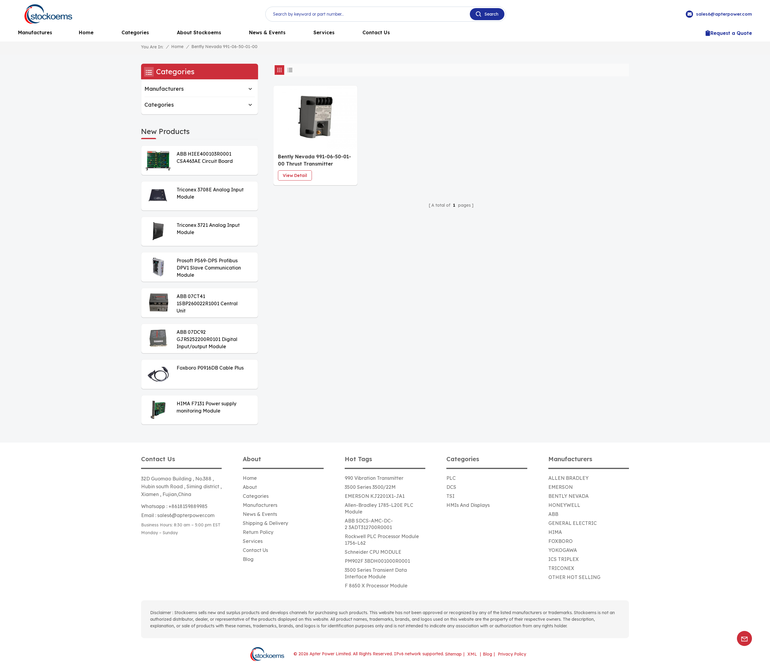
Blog (248, 559)
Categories (135, 32)
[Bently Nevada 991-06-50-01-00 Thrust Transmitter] (315, 117)
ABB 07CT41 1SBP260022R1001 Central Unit (207, 303)
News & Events (267, 32)
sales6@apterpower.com (724, 14)
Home (86, 32)
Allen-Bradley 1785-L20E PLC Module (379, 508)
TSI (450, 496)
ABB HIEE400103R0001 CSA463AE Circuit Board (205, 157)
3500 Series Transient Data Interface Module (376, 573)
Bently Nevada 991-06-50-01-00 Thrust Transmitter (314, 160)
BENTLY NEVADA (568, 496)
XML (472, 654)
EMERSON (560, 487)
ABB (553, 514)
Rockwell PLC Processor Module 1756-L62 (382, 539)
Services (323, 32)
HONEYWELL (564, 505)
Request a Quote (731, 33)
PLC (451, 478)
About (250, 487)
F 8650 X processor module (376, 586)
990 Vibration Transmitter (374, 478)
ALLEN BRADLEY (568, 478)
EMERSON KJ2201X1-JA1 (375, 496)
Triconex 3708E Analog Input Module (210, 193)
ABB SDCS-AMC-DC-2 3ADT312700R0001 (369, 524)
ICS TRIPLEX (563, 559)
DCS (451, 487)
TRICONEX (561, 568)
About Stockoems (199, 32)
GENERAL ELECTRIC (572, 523)
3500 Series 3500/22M (370, 487)
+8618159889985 (188, 506)
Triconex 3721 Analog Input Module (208, 228)
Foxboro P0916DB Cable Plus (210, 368)
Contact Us (376, 32)
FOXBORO (560, 541)
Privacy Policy (512, 654)
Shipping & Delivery (265, 523)
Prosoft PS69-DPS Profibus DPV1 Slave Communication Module (209, 267)
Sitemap (453, 654)
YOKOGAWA (562, 550)
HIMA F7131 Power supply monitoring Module (206, 407)
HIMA (555, 532)
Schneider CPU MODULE (373, 552)
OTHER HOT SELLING (574, 577)
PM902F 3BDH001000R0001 (377, 561)
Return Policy (258, 532)
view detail (295, 175)
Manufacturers (164, 88)
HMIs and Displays (468, 505)
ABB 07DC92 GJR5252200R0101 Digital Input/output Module (207, 339)
